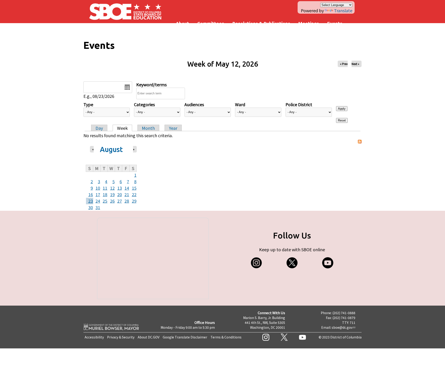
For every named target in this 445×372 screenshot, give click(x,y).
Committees (210, 23)
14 (126, 188)
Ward (240, 104)
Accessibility (94, 337)
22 (134, 194)
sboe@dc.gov (342, 327)
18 (105, 194)
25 (105, 201)
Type (88, 104)
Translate (343, 10)
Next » (355, 64)
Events (334, 23)
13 (119, 188)
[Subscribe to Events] (360, 142)
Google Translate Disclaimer (185, 337)
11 (105, 188)
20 (119, 194)
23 (90, 201)
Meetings (308, 23)
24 (97, 201)
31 (97, 207)
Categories (144, 104)
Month (148, 128)
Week (122, 128)
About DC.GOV (148, 337)
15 (134, 188)
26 (112, 201)
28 (126, 201)
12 (112, 188)
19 (112, 194)
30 (90, 207)
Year (173, 128)
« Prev (344, 64)
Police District (299, 104)
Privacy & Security (120, 337)
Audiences (194, 104)
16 (90, 194)
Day (99, 128)
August (111, 149)
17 (97, 194)
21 (126, 194)
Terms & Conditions (226, 337)
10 (97, 188)
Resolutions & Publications (261, 23)
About (182, 23)
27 (119, 201)
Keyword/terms (151, 84)
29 (134, 201)
